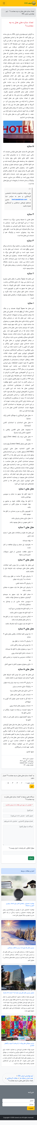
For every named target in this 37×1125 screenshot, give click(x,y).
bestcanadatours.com (19, 199)
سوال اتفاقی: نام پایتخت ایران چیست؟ (21, 848)
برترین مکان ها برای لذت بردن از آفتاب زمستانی (21, 948)
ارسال (31, 858)
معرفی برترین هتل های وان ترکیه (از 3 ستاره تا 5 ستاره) (18, 993)
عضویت (30, 1108)
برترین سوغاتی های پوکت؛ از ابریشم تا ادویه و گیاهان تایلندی (19, 1044)
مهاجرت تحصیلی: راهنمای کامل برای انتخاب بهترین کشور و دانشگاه (20, 904)
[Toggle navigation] (4, 3)
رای (32, 786)
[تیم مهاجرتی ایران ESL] (30, 3)
